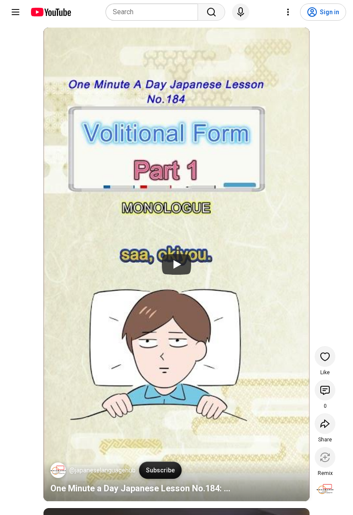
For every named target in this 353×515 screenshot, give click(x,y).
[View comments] (325, 390)
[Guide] (15, 12)
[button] (58, 470)
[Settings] (288, 12)
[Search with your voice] (240, 12)
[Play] (176, 264)
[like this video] (325, 356)
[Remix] (325, 457)
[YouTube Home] (50, 12)
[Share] (325, 423)
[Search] (211, 12)
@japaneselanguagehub (102, 470)
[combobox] (154, 12)
